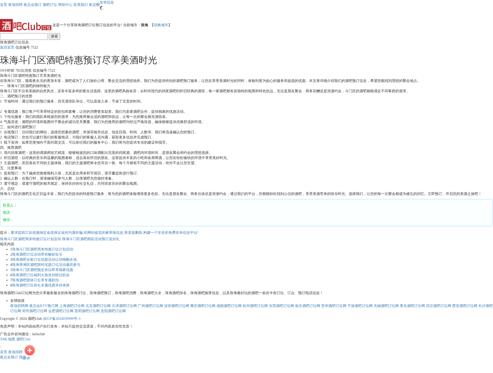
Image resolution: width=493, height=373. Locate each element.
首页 (3, 5)
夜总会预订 (9, 357)
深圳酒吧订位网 (176, 306)
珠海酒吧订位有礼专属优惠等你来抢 (41, 285)
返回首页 (7, 47)
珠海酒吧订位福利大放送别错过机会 (41, 275)
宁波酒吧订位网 (360, 306)
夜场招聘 (15, 352)
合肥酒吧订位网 (60, 311)
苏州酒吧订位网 (333, 306)
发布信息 (107, 2)
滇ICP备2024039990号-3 (61, 319)
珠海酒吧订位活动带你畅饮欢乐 (37, 254)
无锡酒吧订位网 (386, 306)
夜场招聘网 (19, 306)
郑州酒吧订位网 (34, 311)
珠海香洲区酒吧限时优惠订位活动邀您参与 (46, 265)
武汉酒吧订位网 (438, 306)
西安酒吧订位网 (464, 306)
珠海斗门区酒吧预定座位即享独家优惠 (42, 270)
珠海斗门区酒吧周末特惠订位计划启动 (31, 239)
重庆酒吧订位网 (202, 306)
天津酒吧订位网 (124, 306)
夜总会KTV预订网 (43, 306)
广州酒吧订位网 (150, 306)
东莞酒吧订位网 (281, 306)
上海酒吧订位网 (71, 306)
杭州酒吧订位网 (255, 306)
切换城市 (161, 25)
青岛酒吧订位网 (412, 306)
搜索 (54, 36)
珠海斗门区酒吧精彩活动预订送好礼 (91, 239)
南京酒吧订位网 (307, 306)
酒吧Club (23, 339)
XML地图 (7, 339)
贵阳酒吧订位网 (113, 311)
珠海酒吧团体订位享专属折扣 (35, 280)
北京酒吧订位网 (98, 306)
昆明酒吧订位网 (87, 311)
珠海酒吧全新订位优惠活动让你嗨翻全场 (44, 260)
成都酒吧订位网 (229, 306)
